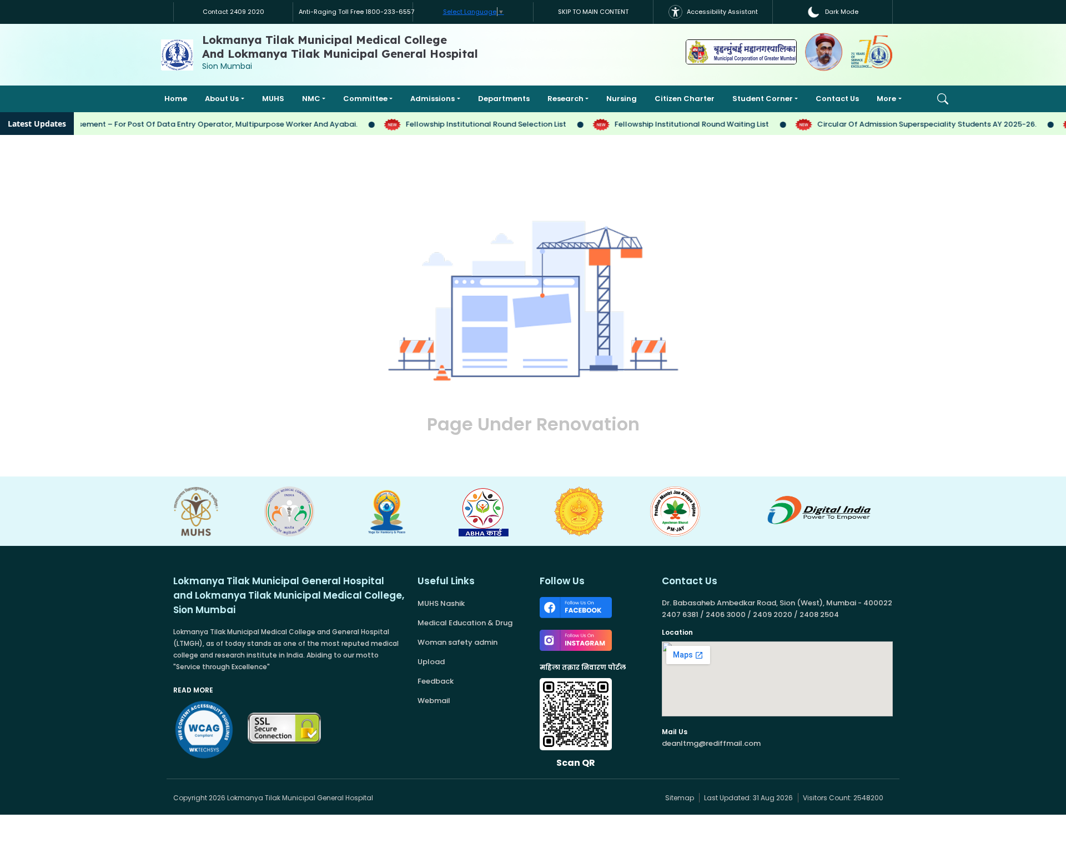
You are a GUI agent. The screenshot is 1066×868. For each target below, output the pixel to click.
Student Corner (762, 98)
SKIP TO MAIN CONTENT (593, 11)
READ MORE (193, 690)
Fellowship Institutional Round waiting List (680, 124)
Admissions (432, 98)
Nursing (621, 98)
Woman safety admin (457, 642)
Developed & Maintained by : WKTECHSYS (487, 797)
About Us (222, 98)
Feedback (436, 681)
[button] (833, 12)
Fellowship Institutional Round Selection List (474, 124)
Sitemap (679, 797)
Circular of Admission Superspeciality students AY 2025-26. (914, 124)
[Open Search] (943, 99)
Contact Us (837, 98)
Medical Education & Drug (465, 623)
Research (565, 98)
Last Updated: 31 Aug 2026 (749, 797)
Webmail (434, 700)
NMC (311, 98)
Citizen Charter (685, 98)
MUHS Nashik (441, 603)
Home (175, 98)
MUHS (273, 98)
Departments (504, 98)
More (886, 98)
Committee (365, 98)
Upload (431, 661)
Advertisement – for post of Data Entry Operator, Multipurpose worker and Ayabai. (192, 124)
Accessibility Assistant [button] (721, 11)
